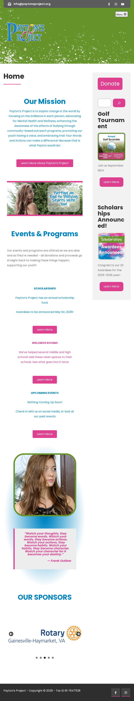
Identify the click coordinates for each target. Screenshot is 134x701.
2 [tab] (41, 658)
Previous (11, 634)
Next (78, 634)
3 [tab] (45, 658)
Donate (110, 83)
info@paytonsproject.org (32, 4)
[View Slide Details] (45, 635)
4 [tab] (49, 658)
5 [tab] (53, 658)
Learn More (111, 182)
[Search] (119, 103)
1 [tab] (37, 658)
